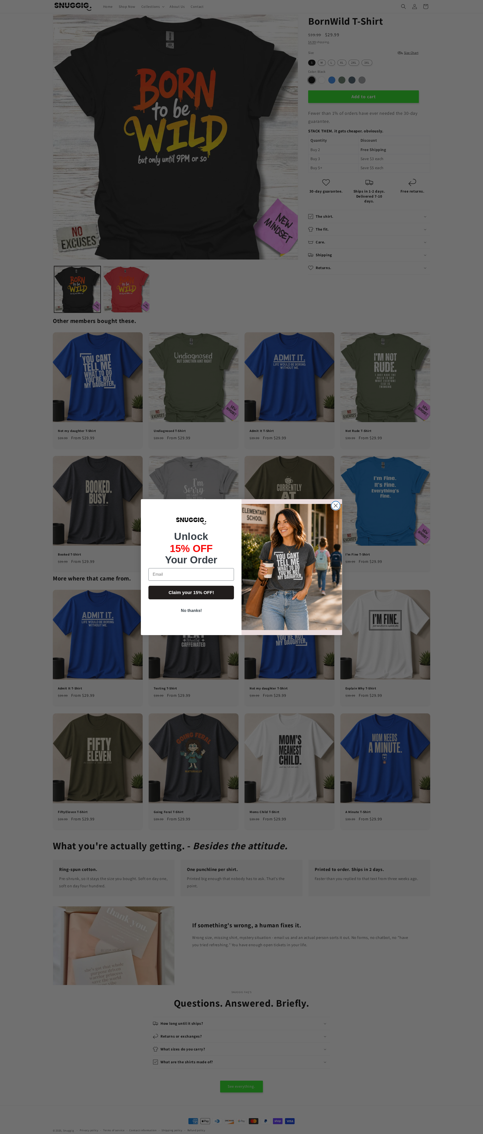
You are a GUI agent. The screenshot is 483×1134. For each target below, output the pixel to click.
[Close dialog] (335, 505)
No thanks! (191, 610)
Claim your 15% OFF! (191, 592)
